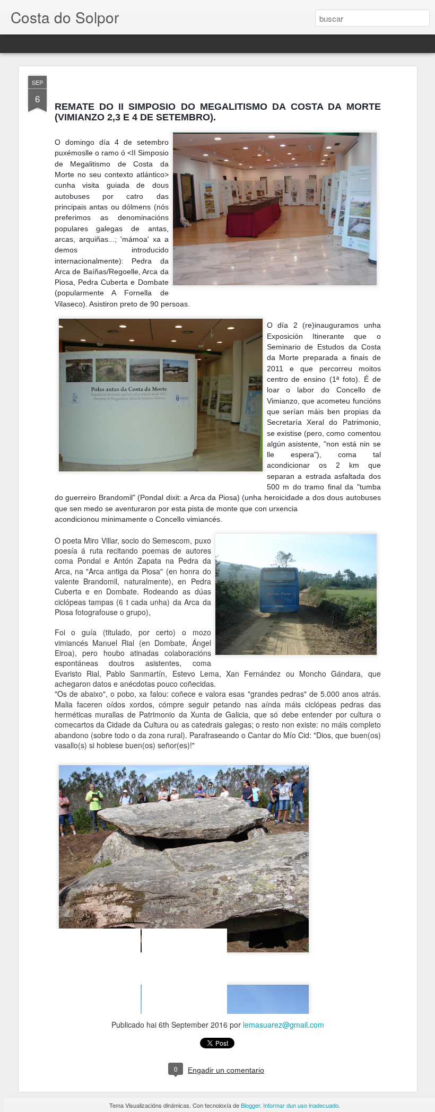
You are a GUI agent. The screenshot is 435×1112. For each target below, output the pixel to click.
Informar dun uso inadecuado (300, 1105)
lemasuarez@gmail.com (283, 1024)
